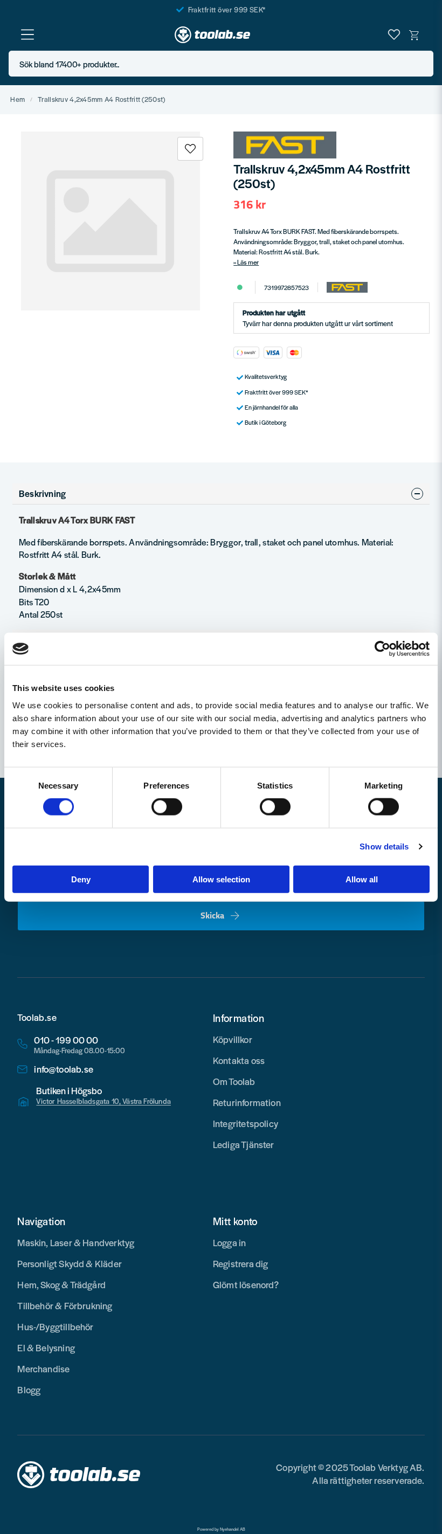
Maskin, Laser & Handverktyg (75, 1242)
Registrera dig (240, 1263)
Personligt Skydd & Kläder (69, 1263)
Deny (81, 878)
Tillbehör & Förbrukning (64, 1305)
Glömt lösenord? (246, 1284)
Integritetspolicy (245, 1123)
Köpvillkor (232, 1039)
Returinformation (247, 1102)
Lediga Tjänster (243, 1144)
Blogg (28, 1389)
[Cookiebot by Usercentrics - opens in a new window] (382, 649)
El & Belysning (46, 1347)
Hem (17, 99)
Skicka (212, 915)
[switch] (166, 807)
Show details (384, 846)
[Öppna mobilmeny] (27, 34)
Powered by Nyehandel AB (221, 1529)
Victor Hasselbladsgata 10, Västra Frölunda (103, 1101)
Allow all (362, 878)
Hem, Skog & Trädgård (61, 1284)
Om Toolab (234, 1081)
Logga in (229, 1242)
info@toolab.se (63, 1069)
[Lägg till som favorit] (394, 34)
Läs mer (248, 262)
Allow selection (221, 878)
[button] (422, 64)
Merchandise (43, 1368)
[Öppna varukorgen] (414, 34)
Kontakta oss (239, 1060)
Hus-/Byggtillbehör (55, 1326)
